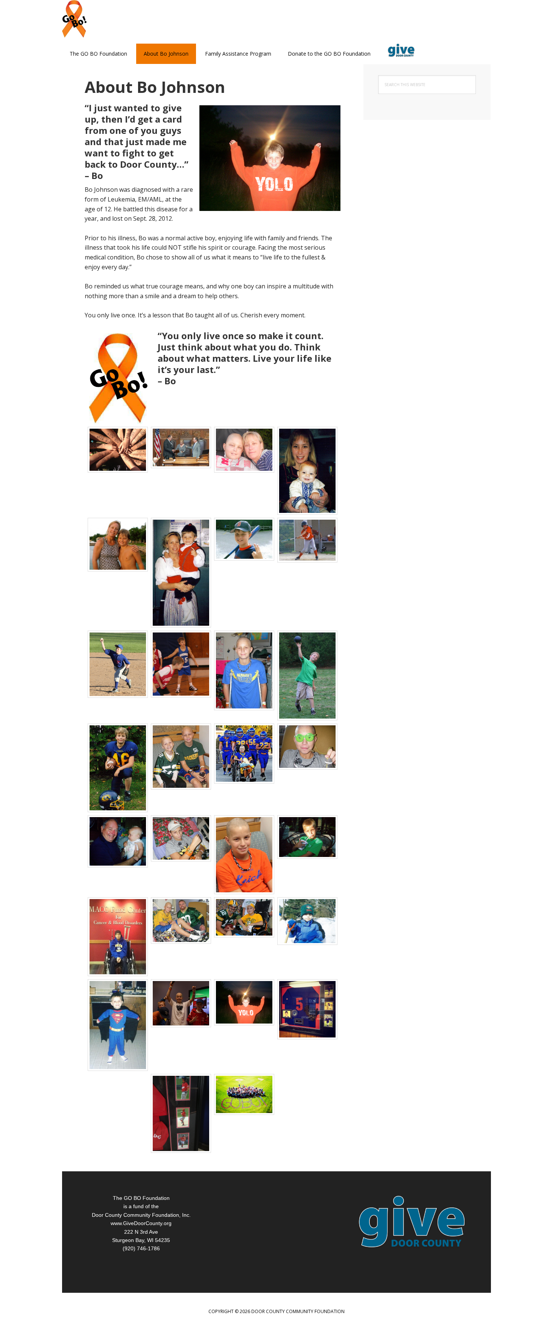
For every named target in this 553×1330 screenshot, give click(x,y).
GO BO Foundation (111, 19)
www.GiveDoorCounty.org (141, 1223)
